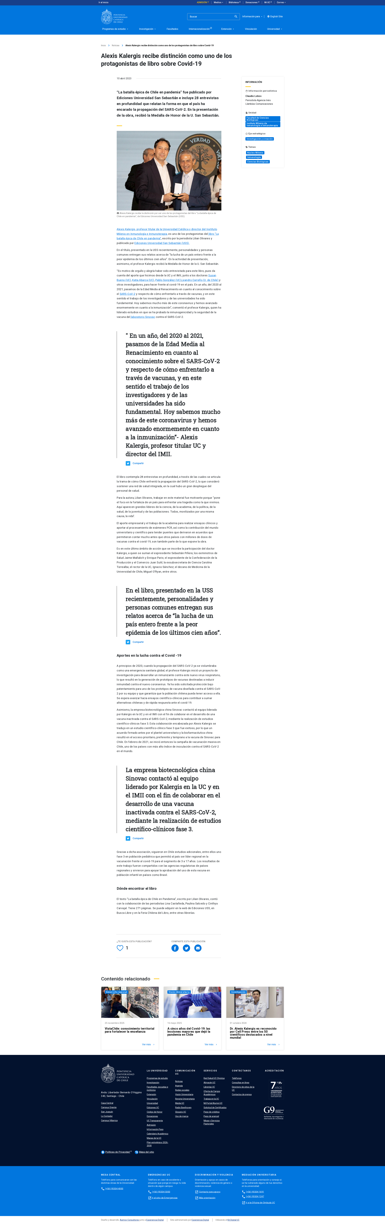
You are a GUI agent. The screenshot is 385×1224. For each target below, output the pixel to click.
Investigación (238, 992)
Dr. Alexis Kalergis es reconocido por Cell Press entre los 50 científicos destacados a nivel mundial (253, 1033)
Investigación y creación (260, 139)
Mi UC (267, 2)
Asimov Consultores (129, 1220)
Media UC (179, 1103)
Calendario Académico (157, 1134)
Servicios (210, 1070)
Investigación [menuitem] (147, 29)
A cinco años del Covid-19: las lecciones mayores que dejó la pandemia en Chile (188, 1031)
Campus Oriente (109, 1107)
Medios (219, 2)
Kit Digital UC (233, 1220)
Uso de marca (181, 1116)
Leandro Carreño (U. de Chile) (200, 280)
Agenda (179, 1086)
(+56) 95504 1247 (255, 1196)
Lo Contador (107, 1116)
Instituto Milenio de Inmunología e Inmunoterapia (262, 124)
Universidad (152, 1103)
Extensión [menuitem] (228, 29)
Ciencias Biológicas (258, 162)
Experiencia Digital (155, 1220)
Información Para (155, 1129)
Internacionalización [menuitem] (199, 29)
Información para (252, 16)
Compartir (138, 463)
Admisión (202, 2)
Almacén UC (209, 1082)
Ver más (148, 1044)
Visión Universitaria (179, 992)
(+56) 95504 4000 (114, 1188)
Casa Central (107, 1103)
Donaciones (252, 2)
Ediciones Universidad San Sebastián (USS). (161, 243)
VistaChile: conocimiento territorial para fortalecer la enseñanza (129, 1030)
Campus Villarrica (109, 1120)
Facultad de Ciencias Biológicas (258, 119)
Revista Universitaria (185, 1099)
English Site (275, 16)
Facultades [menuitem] (172, 29)
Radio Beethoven (183, 1107)
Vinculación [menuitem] (251, 29)
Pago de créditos (212, 1112)
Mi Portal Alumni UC (213, 1103)
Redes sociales (182, 1090)
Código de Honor (154, 1112)
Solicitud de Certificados (215, 1107)
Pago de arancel (211, 1116)
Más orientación (207, 1197)
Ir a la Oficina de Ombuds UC (260, 1202)
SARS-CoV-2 (127, 293)
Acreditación (274, 1070)
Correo (281, 2)
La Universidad (157, 1070)
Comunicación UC (185, 1072)
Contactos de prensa (242, 1094)
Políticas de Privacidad (116, 1152)
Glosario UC (180, 1112)
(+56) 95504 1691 (255, 1191)
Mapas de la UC (154, 1138)
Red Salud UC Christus (214, 1078)
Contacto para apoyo (209, 1191)
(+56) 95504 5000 (161, 1191)
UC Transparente (155, 1120)
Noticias (115, 45)
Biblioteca (234, 2)
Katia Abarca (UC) (143, 280)
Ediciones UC (153, 1107)
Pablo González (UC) (168, 280)
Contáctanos (241, 1070)
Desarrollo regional (116, 992)
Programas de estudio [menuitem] (115, 29)
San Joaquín (107, 1112)
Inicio (103, 45)
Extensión (151, 1094)
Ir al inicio (103, 2)
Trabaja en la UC (211, 1099)
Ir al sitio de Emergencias (165, 1197)
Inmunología (254, 157)
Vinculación (152, 1099)
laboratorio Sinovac (142, 316)
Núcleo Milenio (255, 152)
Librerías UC (209, 1087)
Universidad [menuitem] (275, 29)
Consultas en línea (240, 1082)
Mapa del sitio (144, 1152)
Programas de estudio (157, 1078)
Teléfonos (237, 1078)
